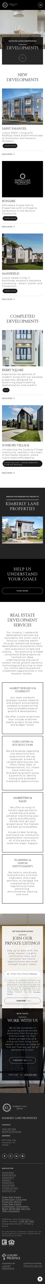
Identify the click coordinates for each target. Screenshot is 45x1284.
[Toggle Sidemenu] (40, 4)
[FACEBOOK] (4, 1156)
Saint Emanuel (14, 129)
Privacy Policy (33, 1266)
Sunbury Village (15, 445)
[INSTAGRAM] (10, 1156)
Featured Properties (9, 1174)
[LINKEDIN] (16, 1156)
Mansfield (10, 274)
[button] (22, 1060)
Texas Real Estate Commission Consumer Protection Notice (14, 1199)
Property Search (8, 1179)
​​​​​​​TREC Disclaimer (11, 1211)
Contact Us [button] (9, 1191)
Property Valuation (8, 1184)
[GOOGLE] (22, 1156)
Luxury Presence (8, 1267)
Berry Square (13, 370)
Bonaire (9, 201)
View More (22, 591)
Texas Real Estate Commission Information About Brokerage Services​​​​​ (16, 1206)
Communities (10, 1188)
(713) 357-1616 (30, 1075)
